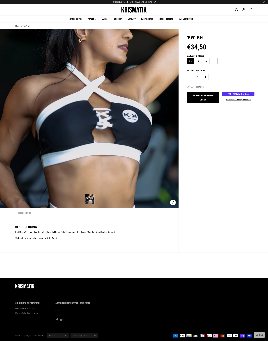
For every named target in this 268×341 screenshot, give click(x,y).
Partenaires (147, 19)
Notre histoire (166, 19)
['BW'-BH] (173, 202)
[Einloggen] (243, 9)
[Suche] (236, 9)
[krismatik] (134, 9)
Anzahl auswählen (196, 70)
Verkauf (132, 19)
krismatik (25, 336)
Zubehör (118, 19)
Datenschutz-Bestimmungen (27, 313)
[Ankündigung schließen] (263, 2)
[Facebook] (57, 320)
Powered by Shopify (36, 336)
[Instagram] (61, 320)
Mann (105, 19)
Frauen (91, 19)
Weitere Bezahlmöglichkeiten (238, 99)
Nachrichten (76, 19)
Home (17, 26)
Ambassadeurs (186, 19)
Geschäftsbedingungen (25, 308)
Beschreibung (24, 213)
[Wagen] (251, 9)
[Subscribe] (131, 310)
